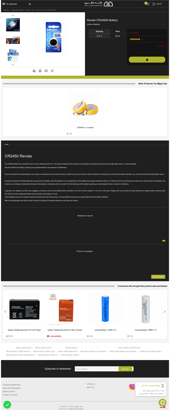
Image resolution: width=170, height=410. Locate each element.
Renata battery (71, 348)
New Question (158, 276)
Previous (13, 15)
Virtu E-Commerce (76, 409)
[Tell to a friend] (46, 71)
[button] (52, 71)
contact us (91, 384)
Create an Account (10, 394)
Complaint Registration (12, 384)
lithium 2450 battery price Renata (123, 351)
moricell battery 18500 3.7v (146, 330)
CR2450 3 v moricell (85, 127)
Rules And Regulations (12, 388)
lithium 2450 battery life (67, 351)
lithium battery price (23, 348)
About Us (90, 387)
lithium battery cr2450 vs (47, 355)
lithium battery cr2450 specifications (20, 355)
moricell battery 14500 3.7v (105, 330)
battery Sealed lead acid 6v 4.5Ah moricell (65, 330)
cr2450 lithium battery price (150, 351)
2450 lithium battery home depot (93, 351)
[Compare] (34, 71)
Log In (158, 3)
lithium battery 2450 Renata (129, 348)
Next (13, 65)
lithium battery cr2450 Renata (17, 351)
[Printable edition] (40, 71)
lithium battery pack (43, 348)
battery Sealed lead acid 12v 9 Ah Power (24, 330)
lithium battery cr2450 (69, 355)
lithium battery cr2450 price (44, 351)
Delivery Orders (9, 391)
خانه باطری (78, 406)
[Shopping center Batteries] (111, 3)
